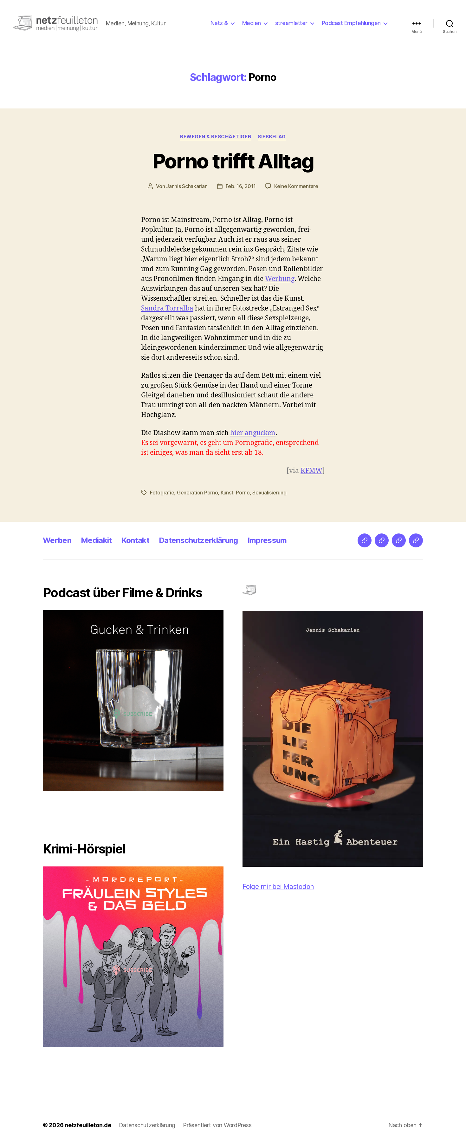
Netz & (219, 23)
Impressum (267, 540)
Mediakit (96, 540)
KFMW (311, 471)
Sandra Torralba (167, 308)
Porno (243, 492)
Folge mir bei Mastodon (278, 887)
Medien (251, 23)
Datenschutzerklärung (198, 540)
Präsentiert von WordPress (217, 1125)
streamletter (291, 23)
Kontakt (135, 540)
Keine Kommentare (296, 186)
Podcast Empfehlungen (351, 23)
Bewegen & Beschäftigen (215, 137)
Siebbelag (272, 137)
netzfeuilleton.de (88, 1125)
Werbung (279, 279)
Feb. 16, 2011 (241, 186)
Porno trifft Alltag (233, 161)
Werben (57, 540)
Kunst (227, 492)
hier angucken (252, 433)
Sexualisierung (269, 492)
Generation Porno (197, 492)
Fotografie (162, 492)
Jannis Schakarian (186, 186)
